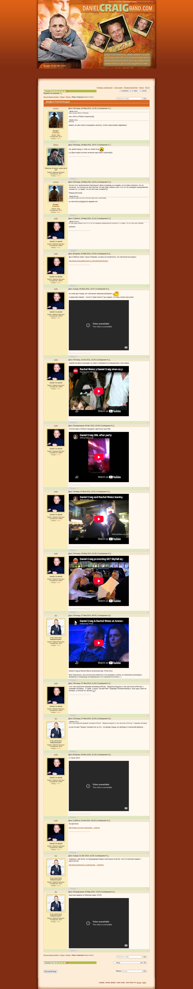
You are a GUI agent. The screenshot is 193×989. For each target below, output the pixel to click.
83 (113, 426)
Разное (62, 97)
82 (109, 360)
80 (110, 254)
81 (108, 289)
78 (110, 182)
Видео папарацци (78, 97)
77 (110, 145)
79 (110, 218)
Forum (62, 73)
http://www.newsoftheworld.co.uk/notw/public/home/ (88, 261)
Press (117, 73)
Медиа (68, 97)
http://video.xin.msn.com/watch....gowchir (84, 828)
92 (114, 892)
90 (109, 821)
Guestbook (134, 73)
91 (108, 856)
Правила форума (131, 88)
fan (61, 93)
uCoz (139, 982)
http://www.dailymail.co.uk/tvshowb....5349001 (86, 865)
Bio (105, 73)
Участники (118, 88)
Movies (92, 73)
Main (44, 73)
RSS (147, 88)
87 (110, 683)
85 (110, 554)
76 (110, 108)
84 (109, 492)
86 (110, 615)
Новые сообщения (105, 88)
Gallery (76, 73)
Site (151, 73)
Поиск (141, 88)
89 (110, 755)
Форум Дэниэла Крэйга (51, 97)
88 (110, 719)
